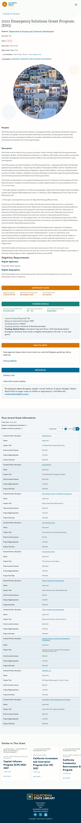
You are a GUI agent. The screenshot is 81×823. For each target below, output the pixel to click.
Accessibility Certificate (40, 809)
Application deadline (9, 292)
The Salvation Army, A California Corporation (57, 494)
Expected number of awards (34, 309)
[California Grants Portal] (9, 4)
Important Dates (40, 288)
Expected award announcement (29, 292)
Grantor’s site (8, 375)
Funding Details (40, 304)
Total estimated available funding (12, 309)
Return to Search (12, 14)
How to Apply (40, 345)
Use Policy (40, 805)
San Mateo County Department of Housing (56, 699)
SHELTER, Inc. (46, 670)
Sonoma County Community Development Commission (56, 639)
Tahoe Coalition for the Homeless (53, 580)
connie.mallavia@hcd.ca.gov (17, 394)
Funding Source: (12, 324)
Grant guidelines (10, 361)
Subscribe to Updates (40, 811)
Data (40, 807)
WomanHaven (46, 436)
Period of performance (48, 292)
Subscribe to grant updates (14, 381)
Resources (40, 370)
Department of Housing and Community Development (31, 31)
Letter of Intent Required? (16, 318)
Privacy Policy (40, 803)
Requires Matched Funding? (17, 321)
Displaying (52, 429)
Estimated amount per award (55, 309)
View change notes (35, 54)
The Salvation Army (48, 522)
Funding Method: (12, 326)
